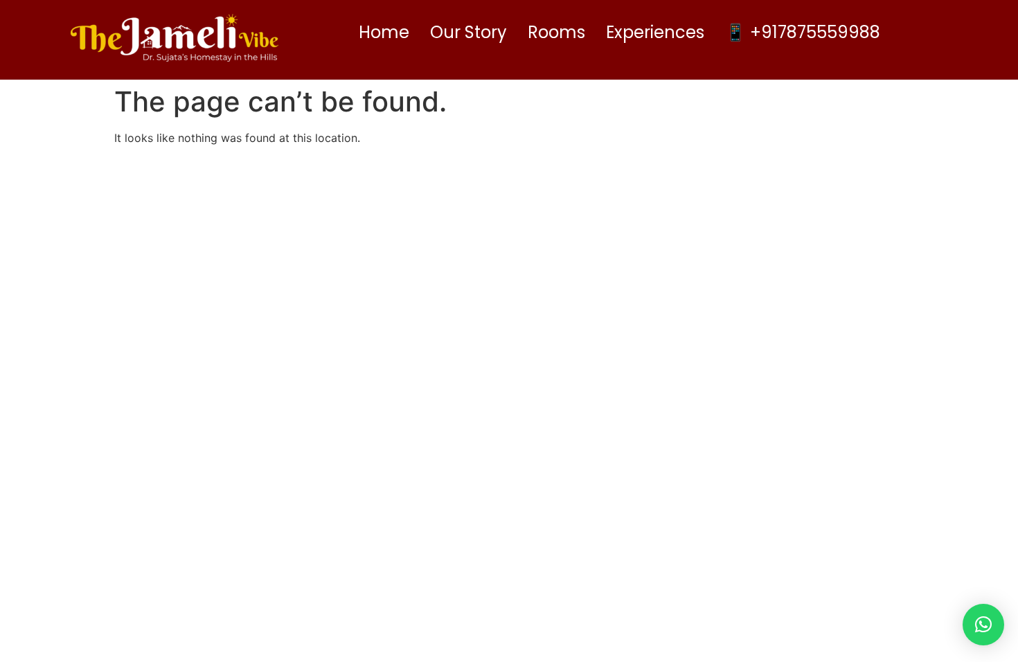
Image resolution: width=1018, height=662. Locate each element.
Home (384, 32)
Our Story (468, 32)
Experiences (655, 32)
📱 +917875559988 (802, 32)
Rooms (556, 32)
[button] (983, 624)
